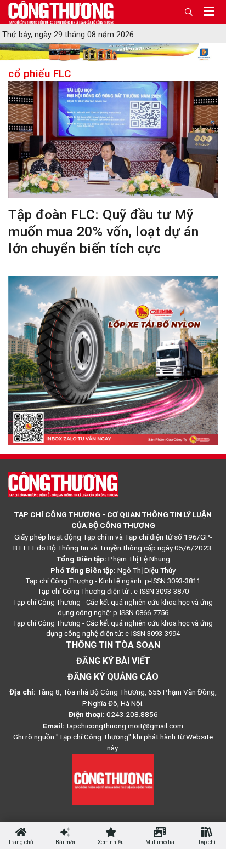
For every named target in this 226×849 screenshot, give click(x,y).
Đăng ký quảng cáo (113, 677)
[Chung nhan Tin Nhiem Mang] (113, 778)
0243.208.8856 (132, 714)
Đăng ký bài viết (113, 661)
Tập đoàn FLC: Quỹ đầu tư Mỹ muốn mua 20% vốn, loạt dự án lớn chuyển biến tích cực (103, 231)
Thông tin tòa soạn (113, 645)
